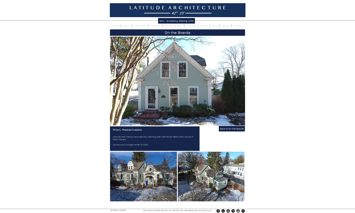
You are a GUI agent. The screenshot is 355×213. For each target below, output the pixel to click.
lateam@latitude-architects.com (197, 210)
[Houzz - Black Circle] (233, 211)
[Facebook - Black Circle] (218, 211)
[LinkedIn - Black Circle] (223, 211)
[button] (143, 176)
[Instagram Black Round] (238, 211)
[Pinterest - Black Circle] (243, 211)
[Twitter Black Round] (228, 211)
